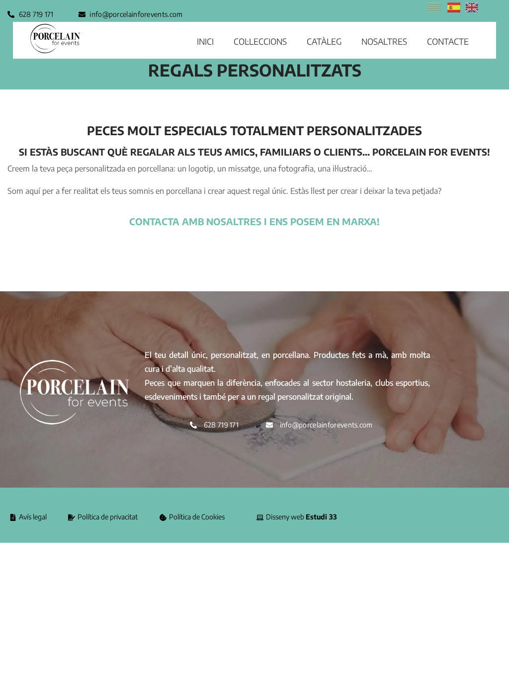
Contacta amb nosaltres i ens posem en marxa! (254, 221)
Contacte (448, 41)
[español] (454, 9)
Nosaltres (384, 41)
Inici (205, 41)
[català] (434, 9)
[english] (472, 9)
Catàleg (324, 41)
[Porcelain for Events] (55, 38)
